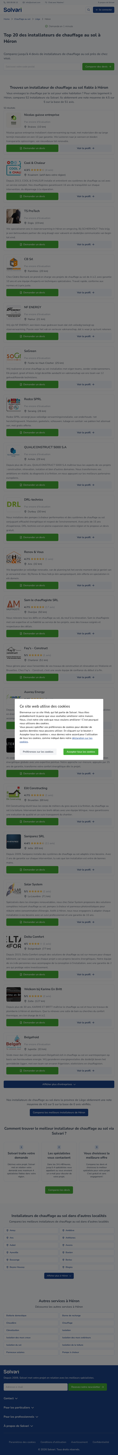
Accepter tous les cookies (81, 751)
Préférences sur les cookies (38, 751)
